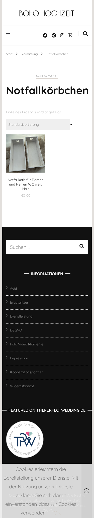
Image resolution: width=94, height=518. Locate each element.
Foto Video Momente (26, 344)
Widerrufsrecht (22, 386)
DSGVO (16, 330)
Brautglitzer (19, 302)
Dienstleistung (21, 316)
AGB (13, 288)
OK (57, 513)
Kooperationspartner (26, 372)
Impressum (19, 358)
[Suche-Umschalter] (85, 33)
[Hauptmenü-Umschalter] (9, 34)
